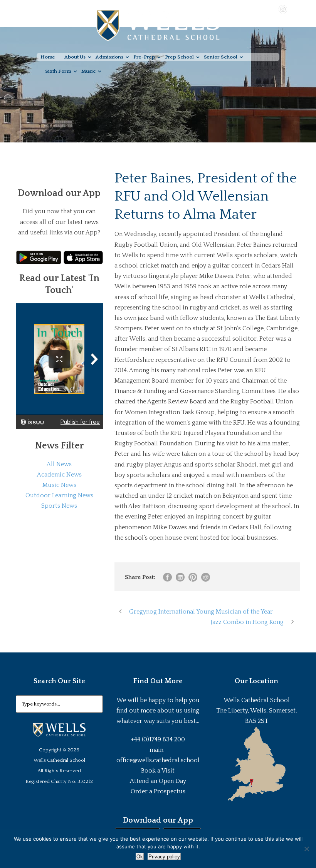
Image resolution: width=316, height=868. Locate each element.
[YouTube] (271, 8)
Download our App (158, 820)
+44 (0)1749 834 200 (158, 739)
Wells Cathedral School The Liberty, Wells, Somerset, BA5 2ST (256, 710)
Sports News (59, 505)
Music (88, 71)
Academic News (59, 474)
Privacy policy (164, 857)
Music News (59, 485)
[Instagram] (283, 8)
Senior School (220, 57)
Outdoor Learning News (59, 495)
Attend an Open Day (158, 781)
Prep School (179, 57)
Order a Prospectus (158, 791)
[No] (306, 849)
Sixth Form (58, 71)
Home (47, 57)
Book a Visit (158, 770)
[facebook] (260, 8)
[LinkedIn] (294, 8)
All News (59, 464)
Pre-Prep (144, 57)
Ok (139, 857)
